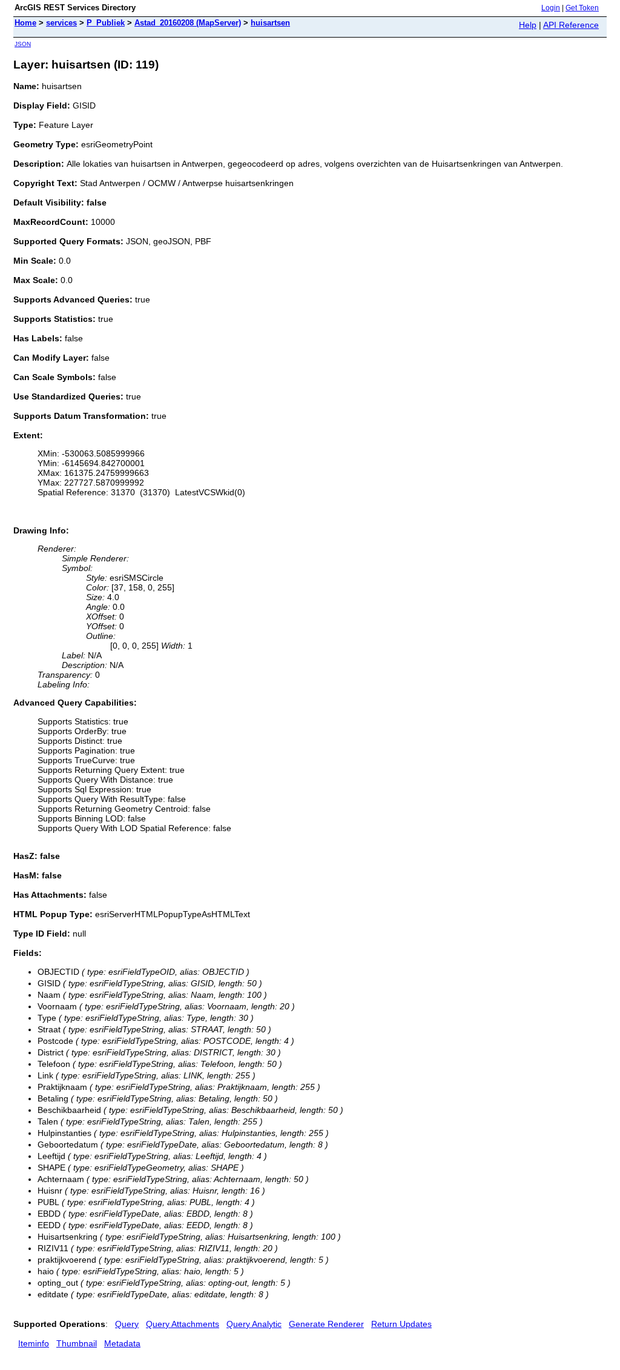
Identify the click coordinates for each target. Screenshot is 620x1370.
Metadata (122, 1343)
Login (550, 8)
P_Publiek (106, 22)
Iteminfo (33, 1343)
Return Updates (401, 1324)
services (61, 22)
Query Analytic (254, 1324)
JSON (23, 44)
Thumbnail (76, 1343)
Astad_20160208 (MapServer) (187, 22)
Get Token (582, 8)
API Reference (571, 25)
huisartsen (270, 22)
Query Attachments (182, 1324)
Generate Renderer (326, 1324)
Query (127, 1324)
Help (527, 25)
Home (25, 22)
